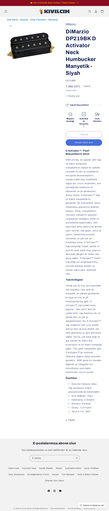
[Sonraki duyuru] (104, 3)
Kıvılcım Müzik (26, 508)
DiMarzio (71, 24)
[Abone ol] (76, 458)
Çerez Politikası (91, 468)
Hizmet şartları (89, 508)
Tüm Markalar (68, 474)
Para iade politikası (57, 508)
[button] (6, 11)
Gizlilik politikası (74, 508)
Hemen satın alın (84, 142)
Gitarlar (24, 19)
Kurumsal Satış (29, 468)
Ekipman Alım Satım (54, 481)
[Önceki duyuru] (5, 3)
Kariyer (55, 474)
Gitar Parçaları (38, 19)
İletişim (59, 468)
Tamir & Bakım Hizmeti (87, 474)
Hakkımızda (13, 468)
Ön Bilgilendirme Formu (38, 474)
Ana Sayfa (12, 19)
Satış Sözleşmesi (16, 474)
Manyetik (53, 19)
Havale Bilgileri (46, 468)
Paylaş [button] (71, 420)
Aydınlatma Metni (73, 468)
